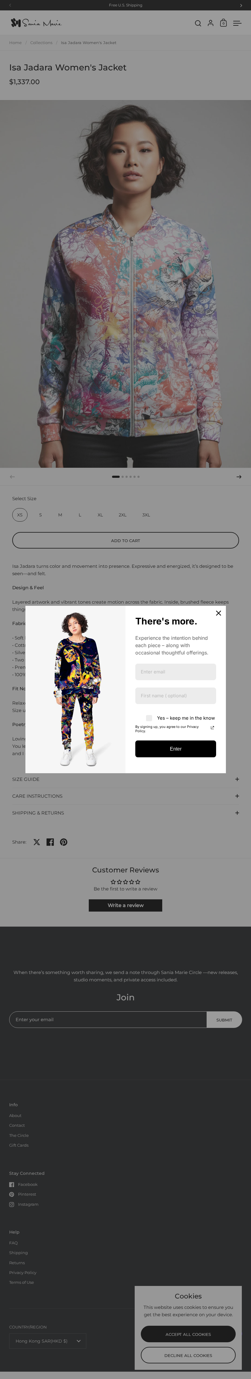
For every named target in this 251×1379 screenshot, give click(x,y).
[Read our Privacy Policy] (212, 727)
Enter (176, 748)
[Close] (218, 613)
